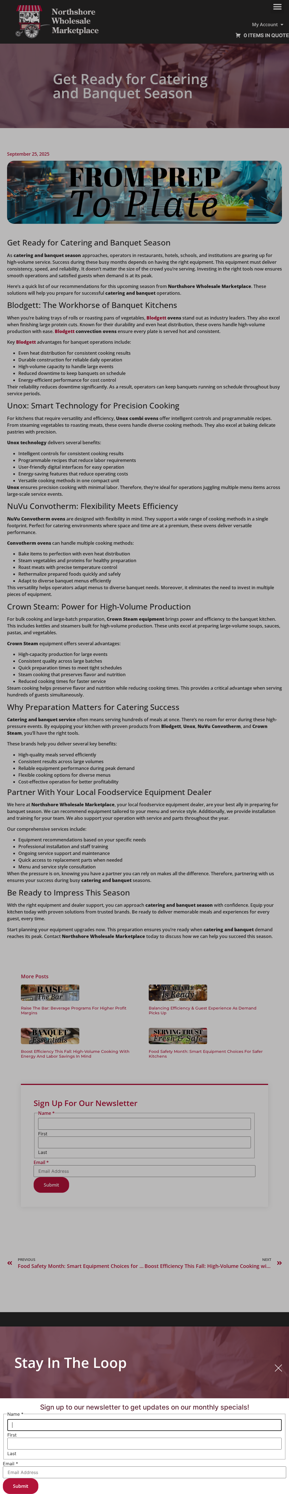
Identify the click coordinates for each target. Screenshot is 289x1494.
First (12, 1435)
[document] (144, 747)
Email (10, 1463)
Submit (20, 1486)
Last (11, 1453)
